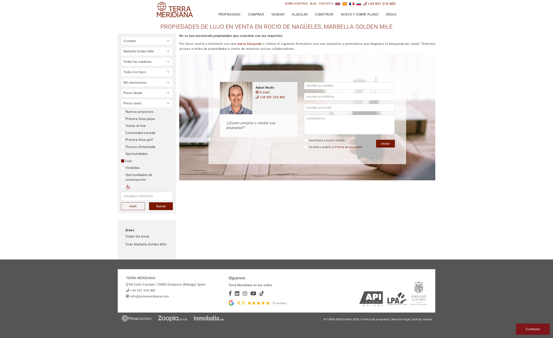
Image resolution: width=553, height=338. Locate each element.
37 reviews (279, 303)
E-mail (264, 92)
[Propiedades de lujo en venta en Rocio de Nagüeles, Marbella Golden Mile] (344, 3)
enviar (385, 144)
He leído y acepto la (335, 147)
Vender (277, 14)
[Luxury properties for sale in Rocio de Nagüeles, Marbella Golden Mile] (337, 3)
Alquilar (300, 14)
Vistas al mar (136, 126)
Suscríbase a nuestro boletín (326, 140)
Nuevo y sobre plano (359, 14)
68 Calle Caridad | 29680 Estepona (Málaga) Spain (167, 284)
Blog (313, 3)
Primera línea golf (139, 140)
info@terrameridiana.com (149, 296)
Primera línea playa (140, 119)
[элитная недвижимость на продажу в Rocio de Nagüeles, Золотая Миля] (358, 3)
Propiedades (229, 14)
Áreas (391, 14)
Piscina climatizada (141, 147)
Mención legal (400, 319)
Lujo (129, 161)
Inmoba (427, 319)
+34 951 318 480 (381, 4)
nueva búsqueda (249, 44)
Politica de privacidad (348, 147)
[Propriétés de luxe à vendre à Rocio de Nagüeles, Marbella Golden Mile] (351, 3)
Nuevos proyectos (139, 112)
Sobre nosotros (296, 3)
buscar (161, 206)
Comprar (256, 14)
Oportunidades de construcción (139, 177)
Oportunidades (137, 154)
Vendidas (133, 168)
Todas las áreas (137, 236)
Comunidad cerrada (140, 133)
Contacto (326, 3)
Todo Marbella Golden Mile (146, 244)
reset (133, 206)
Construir (324, 14)
